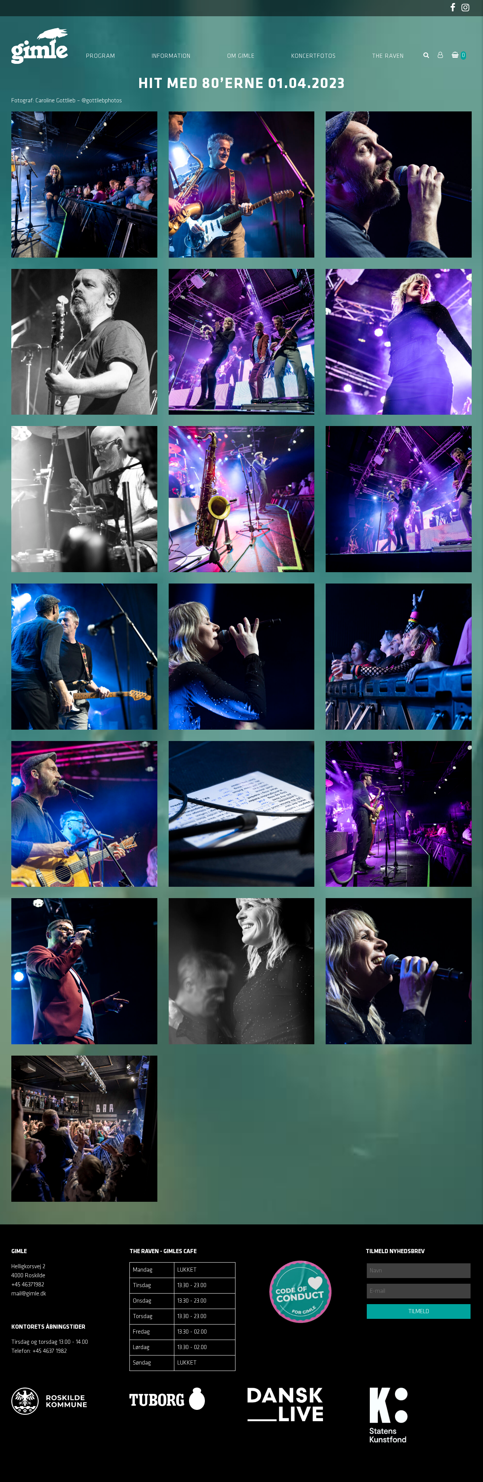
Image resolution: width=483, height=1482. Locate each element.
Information (171, 56)
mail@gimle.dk (28, 1294)
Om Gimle (241, 56)
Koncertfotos (313, 56)
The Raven (388, 56)
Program (100, 56)
